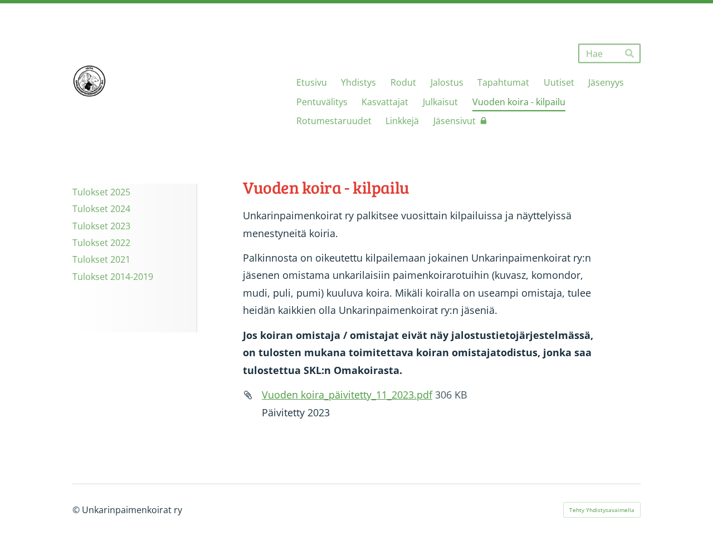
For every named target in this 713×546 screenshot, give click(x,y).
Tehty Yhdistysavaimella (601, 510)
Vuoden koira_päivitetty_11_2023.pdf (347, 394)
